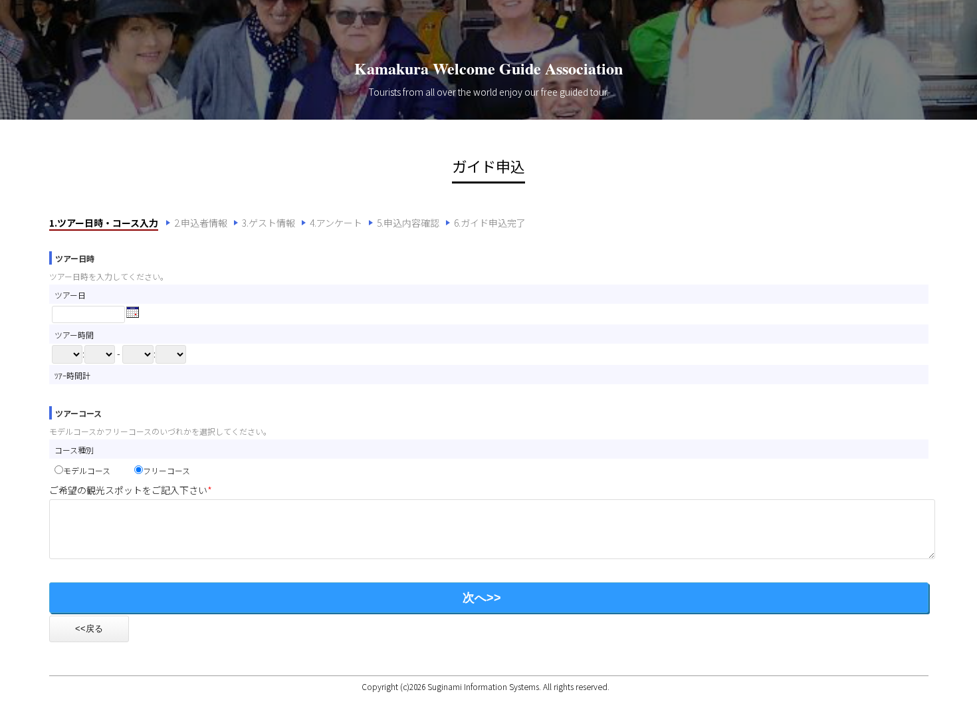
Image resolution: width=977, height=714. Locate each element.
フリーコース (166, 470)
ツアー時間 (74, 334)
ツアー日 (70, 294)
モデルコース (98, 470)
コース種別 (74, 449)
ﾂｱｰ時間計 (72, 375)
